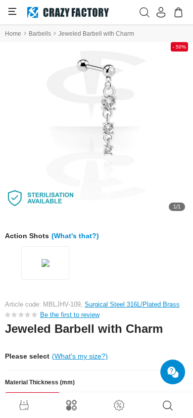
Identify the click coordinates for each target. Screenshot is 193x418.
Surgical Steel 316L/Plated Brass (132, 304)
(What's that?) (75, 236)
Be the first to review (69, 314)
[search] (168, 405)
